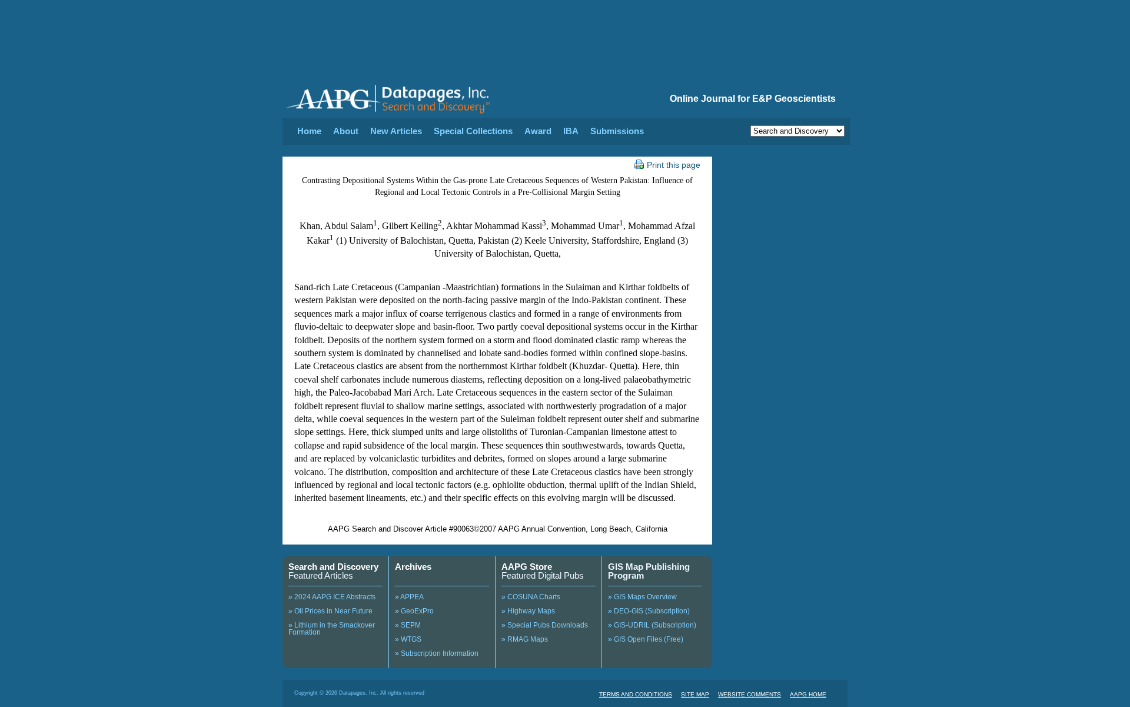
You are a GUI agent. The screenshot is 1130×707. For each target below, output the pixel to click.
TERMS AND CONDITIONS (635, 694)
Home (309, 131)
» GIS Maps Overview (642, 597)
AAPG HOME (808, 694)
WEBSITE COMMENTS (749, 694)
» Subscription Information (436, 653)
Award (537, 131)
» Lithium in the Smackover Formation (331, 628)
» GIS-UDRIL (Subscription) (652, 625)
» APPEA (409, 597)
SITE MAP (695, 694)
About (345, 131)
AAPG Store (526, 567)
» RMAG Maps (524, 639)
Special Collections (473, 131)
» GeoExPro (414, 611)
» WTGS (408, 639)
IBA (571, 131)
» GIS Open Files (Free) (645, 639)
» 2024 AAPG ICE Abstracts (331, 597)
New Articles (396, 131)
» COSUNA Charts (530, 597)
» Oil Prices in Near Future (330, 611)
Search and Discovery (333, 567)
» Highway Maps (528, 611)
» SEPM (408, 625)
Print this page (673, 165)
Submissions (617, 131)
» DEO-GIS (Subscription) (649, 611)
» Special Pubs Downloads (544, 625)
